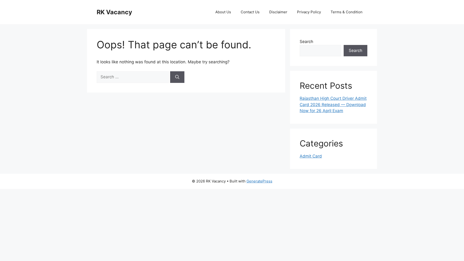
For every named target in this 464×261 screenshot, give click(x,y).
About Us (223, 12)
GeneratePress (259, 181)
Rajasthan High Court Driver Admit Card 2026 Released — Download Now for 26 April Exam (333, 104)
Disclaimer (278, 12)
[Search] (177, 77)
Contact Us (250, 12)
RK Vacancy (114, 12)
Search (306, 41)
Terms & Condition (346, 12)
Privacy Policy (309, 12)
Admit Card (311, 156)
